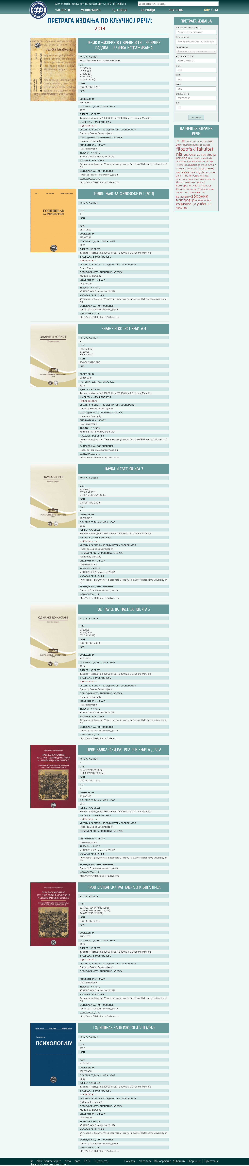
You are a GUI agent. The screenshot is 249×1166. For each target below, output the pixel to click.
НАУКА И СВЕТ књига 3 (124, 468)
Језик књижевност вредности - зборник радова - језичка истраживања (124, 45)
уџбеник (204, 203)
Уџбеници (119, 10)
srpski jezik (206, 158)
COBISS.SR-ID (182, 94)
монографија (185, 200)
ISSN (178, 84)
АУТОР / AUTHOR (184, 56)
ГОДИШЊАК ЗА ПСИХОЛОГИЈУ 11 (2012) (123, 1027)
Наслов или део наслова (188, 27)
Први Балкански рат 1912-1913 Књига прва (124, 887)
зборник (199, 195)
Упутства (176, 10)
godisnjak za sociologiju (199, 154)
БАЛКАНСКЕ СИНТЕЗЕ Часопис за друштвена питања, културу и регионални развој (196, 165)
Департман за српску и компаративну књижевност (193, 183)
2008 (181, 141)
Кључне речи (182, 37)
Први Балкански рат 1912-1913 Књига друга (124, 749)
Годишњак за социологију (195, 170)
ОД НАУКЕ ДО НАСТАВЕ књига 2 (124, 609)
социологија (186, 204)
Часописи (62, 10)
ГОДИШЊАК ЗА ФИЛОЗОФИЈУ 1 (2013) (124, 193)
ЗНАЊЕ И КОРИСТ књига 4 (124, 328)
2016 (210, 141)
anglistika (186, 144)
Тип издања (182, 47)
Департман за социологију (201, 179)
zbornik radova (184, 161)
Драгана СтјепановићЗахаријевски (195, 188)
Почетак (129, 1161)
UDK (178, 65)
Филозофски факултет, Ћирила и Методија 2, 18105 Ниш (90, 3)
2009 (189, 141)
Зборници (147, 10)
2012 (200, 141)
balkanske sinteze (200, 144)
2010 (195, 141)
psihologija (183, 157)
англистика (182, 192)
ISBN (178, 75)
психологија (203, 200)
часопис (181, 207)
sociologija (195, 158)
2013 (205, 141)
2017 (178, 144)
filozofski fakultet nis (194, 151)
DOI (178, 103)
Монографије (91, 10)
